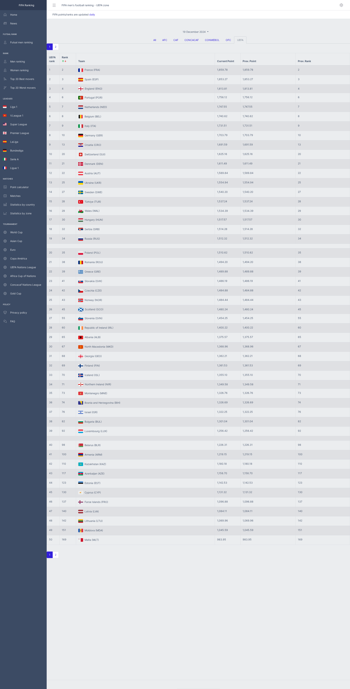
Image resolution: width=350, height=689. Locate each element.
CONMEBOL (212, 40)
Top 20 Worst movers (23, 87)
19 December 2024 (194, 31)
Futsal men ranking (21, 42)
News (13, 23)
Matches (15, 195)
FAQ (12, 321)
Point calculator (19, 187)
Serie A (13, 159)
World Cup (16, 232)
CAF (175, 40)
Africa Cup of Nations (23, 275)
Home (13, 14)
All (154, 40)
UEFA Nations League (23, 267)
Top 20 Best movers (22, 78)
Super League (17, 124)
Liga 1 (12, 106)
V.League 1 (15, 115)
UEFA (240, 40)
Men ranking (17, 61)
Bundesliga (15, 150)
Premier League (18, 133)
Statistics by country (22, 204)
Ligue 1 (13, 168)
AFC (164, 40)
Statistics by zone (21, 213)
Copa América (18, 258)
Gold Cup (15, 293)
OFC (228, 40)
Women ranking (19, 70)
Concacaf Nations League (25, 284)
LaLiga (12, 141)
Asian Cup (16, 241)
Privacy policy (18, 312)
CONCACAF (191, 40)
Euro (12, 249)
